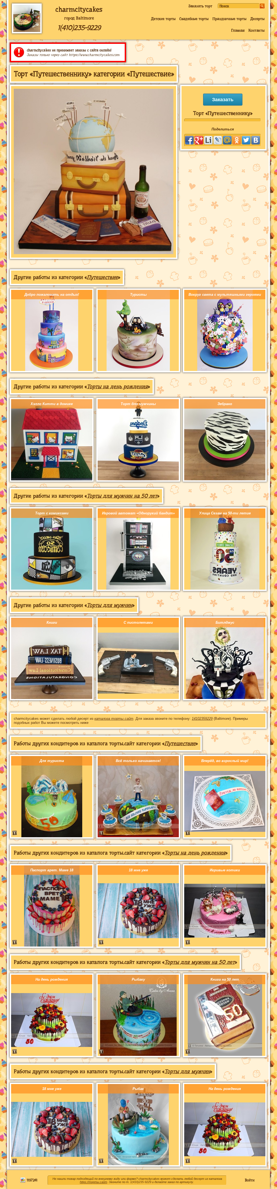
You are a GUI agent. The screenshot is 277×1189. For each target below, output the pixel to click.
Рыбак (138, 1089)
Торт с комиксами (51, 513)
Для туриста (51, 761)
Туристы (138, 295)
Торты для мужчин (109, 605)
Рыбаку (138, 979)
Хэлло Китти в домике (52, 404)
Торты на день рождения (117, 386)
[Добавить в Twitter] (246, 140)
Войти (250, 1180)
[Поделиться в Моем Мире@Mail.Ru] (227, 140)
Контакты (256, 30)
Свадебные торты (194, 19)
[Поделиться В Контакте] (255, 140)
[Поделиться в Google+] (198, 140)
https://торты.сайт (93, 1182)
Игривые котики (225, 870)
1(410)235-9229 (79, 28)
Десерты (257, 19)
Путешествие (102, 277)
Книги (52, 622)
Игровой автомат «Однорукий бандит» (138, 513)
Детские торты (163, 19)
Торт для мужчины (138, 404)
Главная (238, 30)
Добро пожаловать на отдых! (51, 295)
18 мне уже (138, 870)
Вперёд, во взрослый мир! (224, 761)
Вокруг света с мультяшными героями (225, 295)
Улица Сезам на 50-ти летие (225, 513)
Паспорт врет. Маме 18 (51, 870)
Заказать (222, 99)
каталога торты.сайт (113, 719)
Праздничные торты (229, 19)
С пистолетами (138, 622)
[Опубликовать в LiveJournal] (217, 140)
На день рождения (51, 979)
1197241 (31, 1180)
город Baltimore (79, 18)
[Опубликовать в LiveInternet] (208, 140)
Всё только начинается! (138, 761)
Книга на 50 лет (224, 979)
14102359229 (202, 719)
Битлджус (225, 622)
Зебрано (224, 404)
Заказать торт (200, 6)
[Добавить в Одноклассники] (236, 140)
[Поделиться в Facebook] (189, 140)
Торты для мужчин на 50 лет (122, 496)
